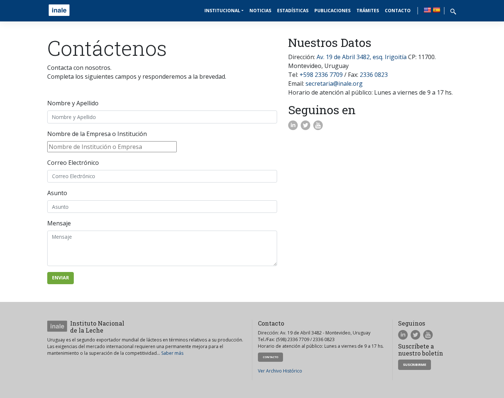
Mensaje (59, 223)
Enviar (60, 278)
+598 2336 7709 (321, 75)
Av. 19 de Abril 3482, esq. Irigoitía (362, 57)
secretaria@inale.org (334, 83)
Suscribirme (414, 364)
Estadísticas (292, 10)
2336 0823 (374, 75)
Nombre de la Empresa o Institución (97, 134)
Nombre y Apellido (73, 103)
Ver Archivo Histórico (280, 371)
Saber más (172, 353)
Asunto (57, 193)
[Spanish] (436, 10)
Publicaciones (332, 10)
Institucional (222, 10)
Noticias (260, 10)
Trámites (367, 10)
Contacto (398, 10)
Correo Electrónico (73, 163)
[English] (427, 10)
